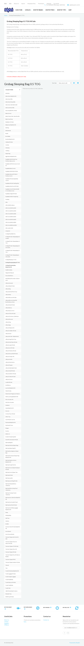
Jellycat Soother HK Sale (10, 373)
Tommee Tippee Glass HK (11, 549)
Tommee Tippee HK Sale (10, 552)
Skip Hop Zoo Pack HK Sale (11, 505)
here (25, 621)
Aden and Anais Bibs (9, 107)
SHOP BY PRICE (50, 10)
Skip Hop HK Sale (9, 475)
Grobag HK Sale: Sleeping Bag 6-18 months (12, 255)
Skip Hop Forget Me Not (10, 464)
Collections (9, 89)
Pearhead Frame (9, 425)
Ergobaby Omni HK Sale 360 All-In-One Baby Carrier (12, 189)
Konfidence (8, 385)
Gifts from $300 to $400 (10, 213)
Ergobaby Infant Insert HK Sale (12, 186)
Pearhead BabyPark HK (10, 422)
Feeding (7, 199)
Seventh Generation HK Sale (11, 439)
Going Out (7, 231)
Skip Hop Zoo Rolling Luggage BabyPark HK (11, 508)
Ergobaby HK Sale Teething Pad (12, 183)
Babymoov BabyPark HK (10, 124)
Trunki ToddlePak (9, 585)
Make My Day (8, 391)
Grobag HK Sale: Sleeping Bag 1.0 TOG (12, 242)
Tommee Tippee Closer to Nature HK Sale (11, 542)
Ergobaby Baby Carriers (10, 168)
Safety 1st (7, 434)
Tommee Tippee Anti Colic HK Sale (12, 537)
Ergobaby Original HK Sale (11, 193)
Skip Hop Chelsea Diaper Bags (11, 445)
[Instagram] (68, 633)
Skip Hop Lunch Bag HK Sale (11, 481)
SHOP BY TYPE (61, 10)
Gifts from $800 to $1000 (11, 225)
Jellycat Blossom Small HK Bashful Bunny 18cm (11, 301)
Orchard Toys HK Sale (10, 413)
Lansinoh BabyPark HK (10, 388)
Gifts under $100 (9, 228)
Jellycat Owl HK (8, 359)
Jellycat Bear (8, 294)
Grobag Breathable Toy (10, 233)
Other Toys (7, 416)
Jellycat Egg (7, 325)
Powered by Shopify (74, 642)
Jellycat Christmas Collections (12, 316)
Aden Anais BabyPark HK (10, 96)
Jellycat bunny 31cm (9, 310)
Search (23, 3)
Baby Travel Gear (9, 119)
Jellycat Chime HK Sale (10, 313)
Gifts (6, 202)
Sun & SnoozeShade (9, 534)
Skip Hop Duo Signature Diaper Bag (12, 451)
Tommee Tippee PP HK (10, 559)
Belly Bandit (8, 130)
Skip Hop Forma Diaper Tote (11, 472)
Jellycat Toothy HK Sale (10, 376)
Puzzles (7, 431)
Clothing (7, 150)
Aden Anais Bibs (9, 99)
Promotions (41, 3)
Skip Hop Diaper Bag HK (10, 448)
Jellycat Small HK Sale (10, 370)
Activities (7, 93)
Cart (70, 10)
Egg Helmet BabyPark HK (10, 156)
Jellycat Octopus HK (9, 356)
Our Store (18, 10)
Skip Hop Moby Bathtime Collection (10, 484)
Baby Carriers (8, 113)
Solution (7, 521)
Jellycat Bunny (8, 307)
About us (6, 620)
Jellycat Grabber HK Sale (10, 330)
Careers (6, 621)
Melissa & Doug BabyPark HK (11, 396)
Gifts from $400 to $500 (10, 216)
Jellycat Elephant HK (9, 327)
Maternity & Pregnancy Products (12, 393)
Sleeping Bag (8, 515)
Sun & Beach (8, 531)
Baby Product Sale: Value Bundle (12, 116)
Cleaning (7, 147)
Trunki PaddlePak (9, 579)
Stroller (7, 524)
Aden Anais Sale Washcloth (11, 104)
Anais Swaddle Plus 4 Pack (11, 110)
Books (6, 133)
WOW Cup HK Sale (9, 596)
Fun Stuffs (56, 3)
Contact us (46, 620)
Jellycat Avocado (9, 283)
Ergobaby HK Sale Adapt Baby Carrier (11, 179)
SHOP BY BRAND (38, 10)
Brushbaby (7, 136)
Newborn (7, 405)
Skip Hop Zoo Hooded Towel (11, 502)
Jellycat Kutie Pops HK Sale (11, 342)
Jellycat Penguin (9, 365)
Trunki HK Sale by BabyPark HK (12, 571)
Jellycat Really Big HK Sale (11, 368)
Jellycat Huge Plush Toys (10, 339)
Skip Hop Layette (9, 478)
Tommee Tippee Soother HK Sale (12, 562)
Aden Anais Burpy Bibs (10, 102)
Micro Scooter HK (9, 399)
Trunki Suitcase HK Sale (10, 582)
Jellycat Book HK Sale (10, 305)
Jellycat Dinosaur (9, 319)
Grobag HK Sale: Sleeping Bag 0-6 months (12, 237)
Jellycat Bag (8, 288)
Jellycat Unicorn (9, 379)
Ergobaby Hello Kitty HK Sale (11, 171)
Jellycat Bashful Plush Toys (11, 291)
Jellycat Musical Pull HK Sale (11, 353)
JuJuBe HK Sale (8, 382)
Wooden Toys (8, 593)
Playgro (7, 428)
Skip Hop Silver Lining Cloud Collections (11, 489)
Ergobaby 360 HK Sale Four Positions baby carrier (11, 160)
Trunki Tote (7, 588)
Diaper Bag (7, 153)
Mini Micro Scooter (9, 402)
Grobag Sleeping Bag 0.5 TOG (12, 262)
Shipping (49, 3)
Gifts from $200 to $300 (10, 210)
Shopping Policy (31, 3)
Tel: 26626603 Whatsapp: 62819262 (55, 5)
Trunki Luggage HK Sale (10, 573)
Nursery (7, 411)
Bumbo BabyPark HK (10, 139)
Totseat (7, 565)
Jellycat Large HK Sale (10, 345)
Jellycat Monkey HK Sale (10, 350)
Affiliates (6, 625)
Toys (6, 568)
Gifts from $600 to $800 (10, 222)
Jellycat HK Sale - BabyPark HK (12, 336)
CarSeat (7, 145)
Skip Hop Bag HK (9, 442)
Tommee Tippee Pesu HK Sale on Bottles (12, 555)
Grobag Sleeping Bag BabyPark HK (10, 266)
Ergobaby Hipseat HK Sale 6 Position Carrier (11, 175)
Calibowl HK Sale (9, 142)
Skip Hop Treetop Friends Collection (10, 493)
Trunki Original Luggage (10, 576)
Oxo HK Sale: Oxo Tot (10, 419)
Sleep (6, 512)
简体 (10, 3)
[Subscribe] (77, 627)
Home (5, 15)
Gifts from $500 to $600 (10, 219)
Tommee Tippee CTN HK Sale (11, 546)
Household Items (9, 275)
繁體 (5, 3)
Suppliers (6, 623)
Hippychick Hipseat (9, 272)
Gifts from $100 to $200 (10, 208)
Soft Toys (7, 518)
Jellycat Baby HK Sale (10, 286)
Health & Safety (8, 270)
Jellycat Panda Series (10, 362)
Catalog (28, 10)
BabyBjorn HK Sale (9, 122)
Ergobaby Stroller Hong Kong (11, 196)
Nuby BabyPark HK (9, 408)
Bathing (7, 127)
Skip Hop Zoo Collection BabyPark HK (12, 498)
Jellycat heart (8, 333)
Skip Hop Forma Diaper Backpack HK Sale (12, 468)
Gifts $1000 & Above (10, 205)
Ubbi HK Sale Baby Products (11, 591)
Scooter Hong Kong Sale (10, 436)
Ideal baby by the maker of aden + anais (12, 279)
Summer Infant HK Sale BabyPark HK (12, 527)
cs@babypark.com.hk (74, 5)
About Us (16, 3)
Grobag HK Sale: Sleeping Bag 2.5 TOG (12, 251)
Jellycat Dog (8, 322)
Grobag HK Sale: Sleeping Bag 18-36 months (12, 246)
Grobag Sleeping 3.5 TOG (10, 259)
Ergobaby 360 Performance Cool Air (12, 164)
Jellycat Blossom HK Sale (10, 297)
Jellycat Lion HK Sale (9, 348)
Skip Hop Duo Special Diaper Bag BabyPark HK (12, 456)
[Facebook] (64, 633)
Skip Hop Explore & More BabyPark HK (10, 461)
